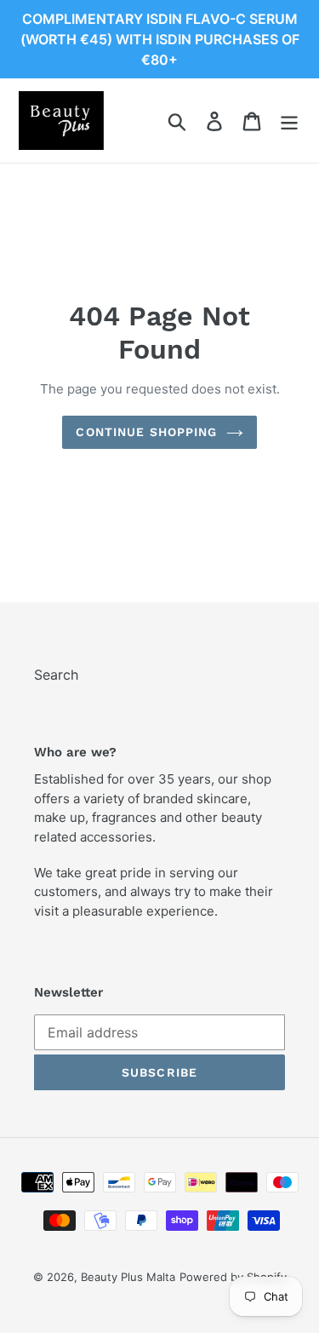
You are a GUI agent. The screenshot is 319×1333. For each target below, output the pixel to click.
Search (56, 674)
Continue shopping (146, 432)
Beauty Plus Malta (128, 1277)
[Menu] (289, 120)
